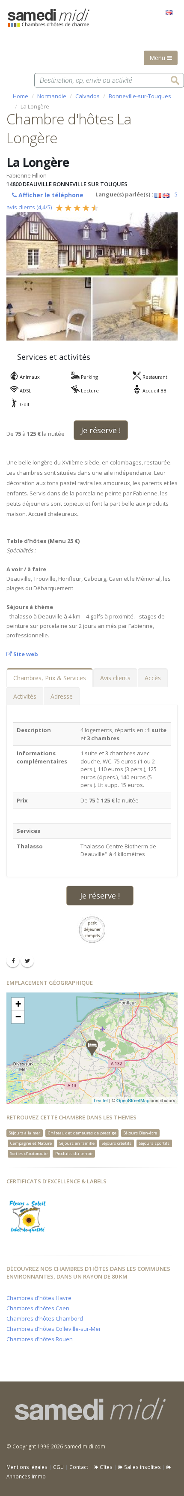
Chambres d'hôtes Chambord (44, 1318)
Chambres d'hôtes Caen (37, 1308)
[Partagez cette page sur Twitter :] (27, 960)
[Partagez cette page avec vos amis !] (12, 960)
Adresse (61, 696)
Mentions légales (26, 1466)
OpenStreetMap (132, 1100)
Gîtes (105, 1466)
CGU (58, 1466)
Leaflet (101, 1100)
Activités (24, 696)
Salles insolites (142, 1466)
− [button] (18, 1016)
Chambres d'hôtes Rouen (39, 1339)
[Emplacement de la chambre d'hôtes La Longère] (92, 1048)
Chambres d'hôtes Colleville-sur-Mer (53, 1329)
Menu (158, 58)
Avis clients (115, 678)
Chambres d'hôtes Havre (38, 1298)
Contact (78, 1466)
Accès (153, 678)
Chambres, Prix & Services (49, 678)
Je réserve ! (101, 430)
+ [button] (18, 1003)
